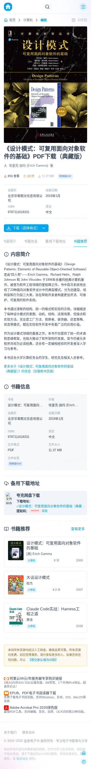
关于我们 (10, 732)
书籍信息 (31, 241)
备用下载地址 (55, 241)
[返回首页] (83, 753)
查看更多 (78, 529)
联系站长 (28, 732)
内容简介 (9, 241)
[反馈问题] (83, 761)
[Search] (47, 7)
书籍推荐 (80, 241)
